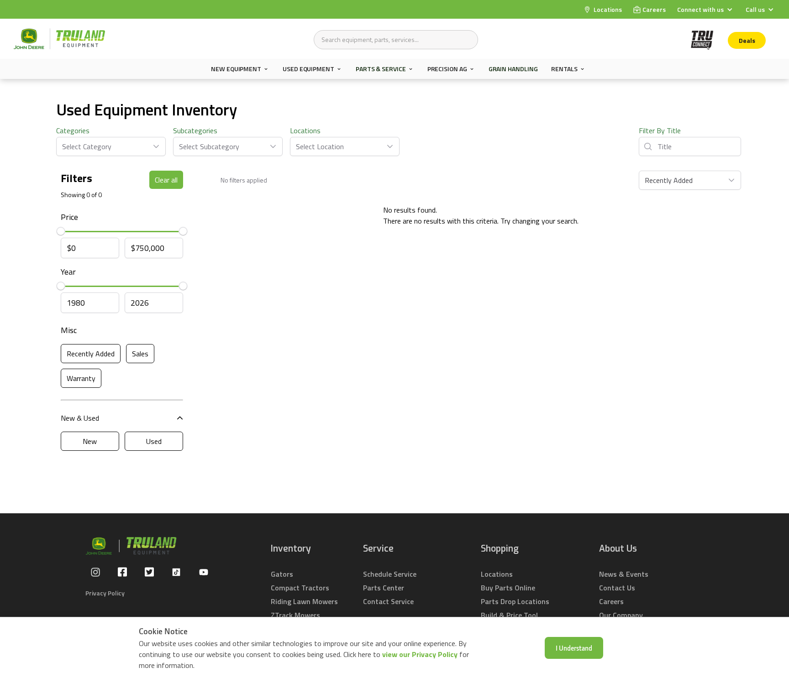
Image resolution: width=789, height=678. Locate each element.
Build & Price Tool (509, 615)
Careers (611, 601)
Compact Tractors (300, 587)
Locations (305, 130)
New (90, 441)
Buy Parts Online (508, 587)
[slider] (60, 231)
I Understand (574, 647)
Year (68, 272)
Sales (140, 353)
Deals (747, 40)
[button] (705, 9)
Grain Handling (513, 68)
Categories (72, 130)
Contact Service (388, 601)
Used (154, 441)
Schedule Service (389, 573)
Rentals (564, 68)
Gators (282, 573)
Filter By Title (660, 130)
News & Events (623, 573)
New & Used (80, 417)
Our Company (621, 615)
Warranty (81, 378)
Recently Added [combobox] (669, 180)
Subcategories (195, 130)
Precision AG (447, 68)
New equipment (236, 68)
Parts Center (383, 587)
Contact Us (617, 587)
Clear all (166, 179)
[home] (59, 38)
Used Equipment (308, 68)
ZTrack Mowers (295, 615)
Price (69, 217)
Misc (69, 330)
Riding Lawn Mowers (304, 601)
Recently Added (91, 353)
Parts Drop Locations (515, 601)
